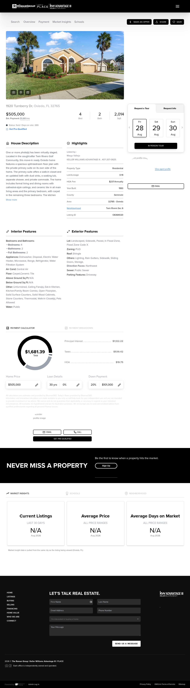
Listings (11, 597)
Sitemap (182, 684)
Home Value (13, 613)
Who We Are (13, 617)
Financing (12, 609)
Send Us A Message (126, 644)
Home (10, 592)
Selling (10, 605)
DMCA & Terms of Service (165, 684)
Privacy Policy (145, 684)
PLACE (60, 661)
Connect (11, 621)
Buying (10, 601)
